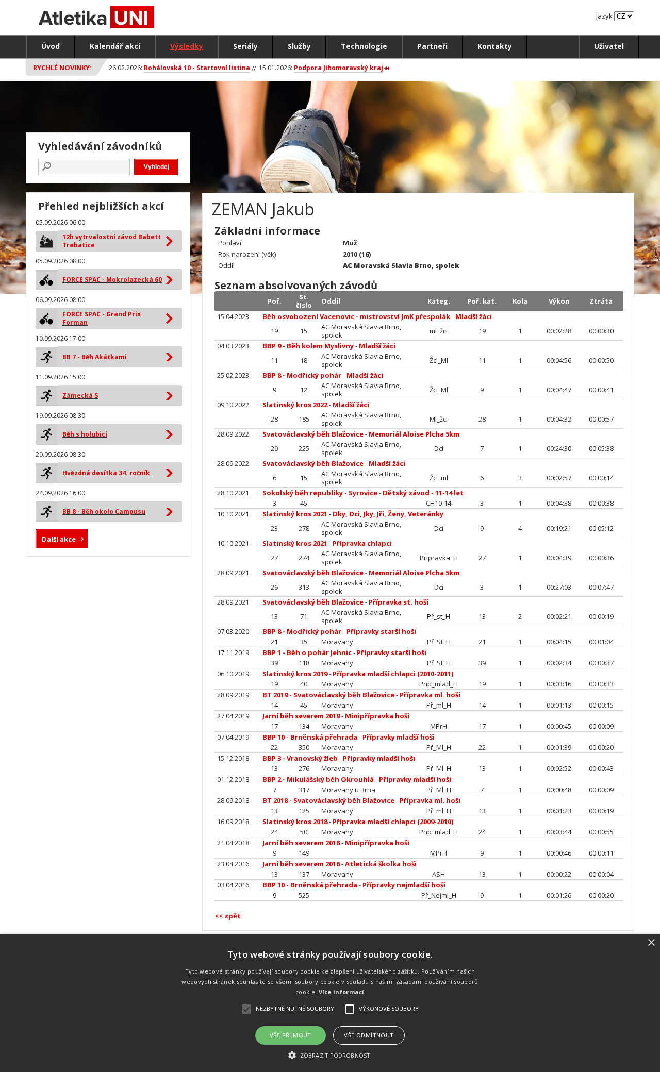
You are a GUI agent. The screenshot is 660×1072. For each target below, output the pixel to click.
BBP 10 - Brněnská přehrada (309, 737)
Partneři (432, 46)
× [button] (651, 943)
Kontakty (494, 46)
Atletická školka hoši (381, 863)
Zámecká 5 (80, 395)
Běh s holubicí (84, 434)
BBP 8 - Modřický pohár (301, 375)
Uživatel (609, 46)
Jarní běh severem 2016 (301, 863)
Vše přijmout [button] (290, 1035)
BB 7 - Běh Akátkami (94, 357)
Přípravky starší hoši (381, 631)
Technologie (364, 46)
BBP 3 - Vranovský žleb (300, 758)
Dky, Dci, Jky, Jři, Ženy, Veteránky (388, 513)
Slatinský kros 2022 (294, 404)
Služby (299, 46)
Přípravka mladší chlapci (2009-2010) (393, 821)
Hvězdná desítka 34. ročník (106, 472)
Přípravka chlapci (362, 543)
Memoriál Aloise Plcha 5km (414, 434)
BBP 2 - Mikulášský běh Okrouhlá (318, 779)
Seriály (245, 46)
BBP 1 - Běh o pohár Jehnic (307, 652)
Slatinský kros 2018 (294, 821)
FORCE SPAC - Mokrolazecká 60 (112, 279)
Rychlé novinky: (62, 67)
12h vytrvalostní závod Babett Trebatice (111, 240)
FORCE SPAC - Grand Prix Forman (101, 318)
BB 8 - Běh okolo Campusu (103, 511)
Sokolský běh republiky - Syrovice (319, 492)
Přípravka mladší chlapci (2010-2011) (393, 673)
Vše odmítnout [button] (368, 1035)
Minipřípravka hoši (377, 716)
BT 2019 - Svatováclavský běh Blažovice (328, 694)
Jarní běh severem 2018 (301, 842)
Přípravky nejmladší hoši (404, 885)
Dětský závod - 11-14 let (423, 492)
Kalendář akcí (115, 46)
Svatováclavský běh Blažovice (313, 434)
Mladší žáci (473, 316)
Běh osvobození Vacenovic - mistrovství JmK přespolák (356, 316)
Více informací (342, 992)
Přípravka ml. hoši (430, 694)
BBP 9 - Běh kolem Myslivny (308, 345)
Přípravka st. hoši (398, 602)
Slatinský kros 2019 (294, 673)
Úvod (50, 46)
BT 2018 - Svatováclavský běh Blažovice (328, 800)
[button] (330, 1055)
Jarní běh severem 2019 (301, 716)
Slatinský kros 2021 (294, 513)
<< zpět (227, 915)
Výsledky (186, 46)
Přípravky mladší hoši (398, 737)
